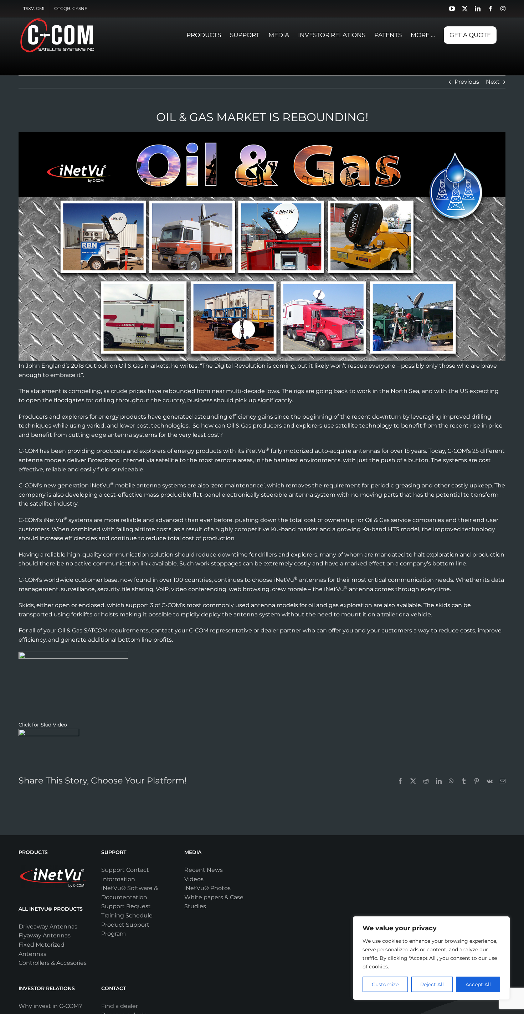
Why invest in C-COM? (50, 1006)
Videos (194, 879)
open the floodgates (55, 400)
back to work (352, 391)
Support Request (126, 906)
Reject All (432, 984)
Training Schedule (127, 915)
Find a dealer (119, 1006)
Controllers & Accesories (53, 962)
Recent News (203, 869)
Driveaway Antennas (48, 926)
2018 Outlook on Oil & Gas (107, 365)
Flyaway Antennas (45, 935)
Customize (385, 984)
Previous (466, 81)
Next (493, 81)
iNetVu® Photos (207, 888)
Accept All (478, 984)
